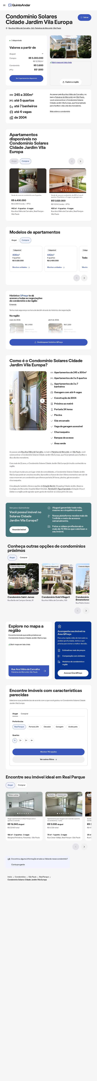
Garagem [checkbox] (59, 727)
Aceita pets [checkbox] (72, 727)
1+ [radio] (15, 740)
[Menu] (4, 5)
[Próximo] (80, 161)
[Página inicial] (19, 5)
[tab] (15, 714)
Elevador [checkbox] (47, 727)
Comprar (25, 161)
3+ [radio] (26, 740)
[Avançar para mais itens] (42, 400)
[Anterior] (72, 161)
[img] (23, 579)
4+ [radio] (32, 740)
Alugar (14, 161)
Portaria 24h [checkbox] (34, 727)
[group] (27, 192)
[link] (48, 752)
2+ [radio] (20, 740)
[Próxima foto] (42, 180)
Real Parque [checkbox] (19, 727)
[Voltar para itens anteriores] (13, 400)
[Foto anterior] (13, 180)
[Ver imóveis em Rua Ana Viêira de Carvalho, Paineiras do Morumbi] (61, 62)
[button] (27, 192)
